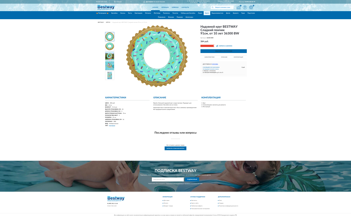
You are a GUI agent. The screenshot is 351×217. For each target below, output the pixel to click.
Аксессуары (189, 17)
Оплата (166, 203)
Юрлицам (165, 7)
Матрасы (148, 13)
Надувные (112, 125)
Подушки (180, 17)
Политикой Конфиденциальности (175, 183)
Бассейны (114, 13)
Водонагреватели (217, 13)
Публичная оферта (196, 206)
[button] (226, 2)
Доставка (166, 200)
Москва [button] (215, 64)
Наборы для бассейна (188, 13)
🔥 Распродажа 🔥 (102, 13)
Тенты (130, 13)
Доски (228, 13)
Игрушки (171, 17)
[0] (251, 7)
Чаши (243, 13)
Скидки (221, 203)
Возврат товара (168, 206)
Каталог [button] (155, 7)
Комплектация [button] (238, 57)
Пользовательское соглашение (200, 208)
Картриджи (138, 13)
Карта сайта (194, 203)
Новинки (175, 7)
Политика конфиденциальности (228, 206)
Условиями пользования (191, 183)
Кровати (235, 13)
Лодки (200, 13)
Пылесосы (166, 13)
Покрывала (161, 17)
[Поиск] (212, 7)
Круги (207, 13)
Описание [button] (224, 57)
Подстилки (251, 13)
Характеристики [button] (209, 57)
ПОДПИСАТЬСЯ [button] (192, 179)
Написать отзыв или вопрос (175, 148)
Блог (220, 200)
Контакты (185, 7)
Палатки (175, 13)
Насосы (122, 13)
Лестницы (157, 13)
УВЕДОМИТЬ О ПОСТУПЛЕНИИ (223, 51)
